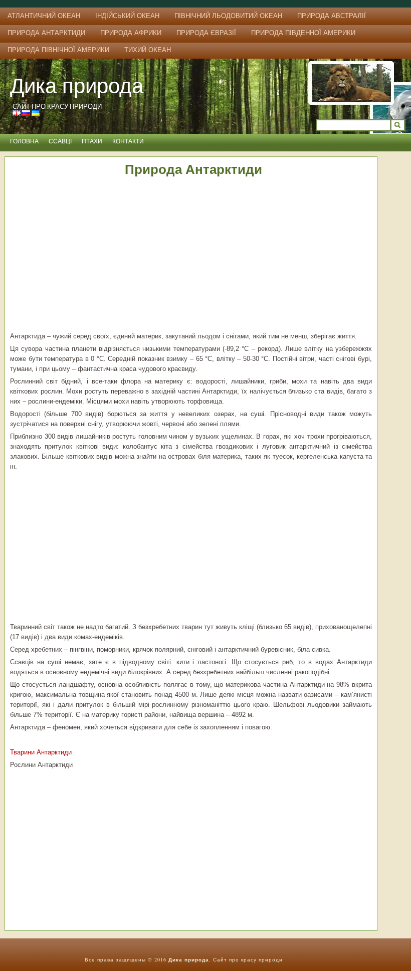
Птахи (92, 141)
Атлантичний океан (44, 16)
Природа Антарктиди (46, 33)
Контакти (128, 141)
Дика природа (76, 85)
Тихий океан (147, 50)
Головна (24, 141)
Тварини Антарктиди (41, 752)
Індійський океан (127, 16)
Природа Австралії (331, 16)
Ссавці (60, 141)
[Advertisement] (191, 256)
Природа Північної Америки (58, 50)
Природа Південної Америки (303, 33)
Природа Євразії (206, 33)
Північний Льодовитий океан (228, 16)
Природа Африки (130, 33)
